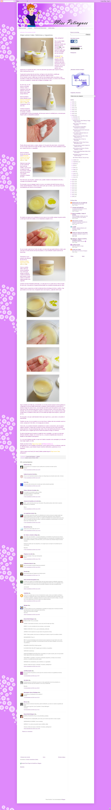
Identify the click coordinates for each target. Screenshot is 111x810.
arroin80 (74, 226)
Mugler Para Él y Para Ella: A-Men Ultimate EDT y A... (80, 136)
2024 (73, 105)
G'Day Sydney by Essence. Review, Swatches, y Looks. (81, 149)
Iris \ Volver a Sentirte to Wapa (31, 535)
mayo (74, 169)
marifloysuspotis (28, 670)
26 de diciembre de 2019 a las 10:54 (32, 728)
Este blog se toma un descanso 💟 (79, 241)
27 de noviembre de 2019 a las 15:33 (32, 549)
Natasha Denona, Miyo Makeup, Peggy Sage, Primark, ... (81, 121)
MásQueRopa (27, 527)
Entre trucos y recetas (77, 220)
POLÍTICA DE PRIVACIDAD (40, 28)
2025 (73, 104)
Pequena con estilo (28, 554)
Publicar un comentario (27, 731)
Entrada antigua (61, 757)
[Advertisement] (43, 744)
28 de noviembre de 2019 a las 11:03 (32, 588)
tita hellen (26, 680)
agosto (74, 163)
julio (74, 165)
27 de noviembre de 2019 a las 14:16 (32, 530)
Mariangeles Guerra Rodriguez (31, 692)
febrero (75, 175)
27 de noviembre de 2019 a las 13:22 (32, 496)
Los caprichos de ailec (29, 513)
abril (74, 171)
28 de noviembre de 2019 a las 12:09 (32, 601)
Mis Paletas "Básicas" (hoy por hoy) (81, 157)
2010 (73, 194)
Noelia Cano (26, 464)
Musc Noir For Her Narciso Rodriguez (79, 250)
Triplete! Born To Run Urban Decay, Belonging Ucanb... (81, 143)
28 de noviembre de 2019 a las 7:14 (32, 575)
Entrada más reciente (25, 757)
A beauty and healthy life (78, 207)
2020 (73, 113)
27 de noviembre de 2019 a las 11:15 (32, 477)
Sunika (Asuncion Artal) (29, 474)
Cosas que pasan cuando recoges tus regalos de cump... (81, 146)
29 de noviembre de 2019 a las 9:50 (32, 614)
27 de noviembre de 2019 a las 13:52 (32, 522)
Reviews (33, 457)
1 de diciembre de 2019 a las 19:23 (31, 688)
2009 (73, 196)
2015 (73, 185)
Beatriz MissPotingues (30, 456)
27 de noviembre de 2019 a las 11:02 (32, 469)
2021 (73, 111)
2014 (73, 187)
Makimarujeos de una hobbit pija (79, 202)
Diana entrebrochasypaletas (30, 579)
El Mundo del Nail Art (28, 563)
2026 (73, 102)
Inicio (44, 757)
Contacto (30, 28)
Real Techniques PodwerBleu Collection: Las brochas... (79, 127)
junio (74, 167)
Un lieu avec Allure (76, 249)
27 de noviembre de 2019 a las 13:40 (32, 509)
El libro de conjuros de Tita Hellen (80, 232)
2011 (73, 192)
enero (74, 177)
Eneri (25, 482)
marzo (74, 173)
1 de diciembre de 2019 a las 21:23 (31, 697)
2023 (73, 107)
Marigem (26, 605)
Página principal (22, 28)
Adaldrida (26, 593)
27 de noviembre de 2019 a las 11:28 (32, 486)
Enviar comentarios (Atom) (32, 759)
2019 (73, 115)
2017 (73, 181)
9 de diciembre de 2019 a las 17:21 (31, 709)
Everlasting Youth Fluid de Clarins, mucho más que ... (80, 155)
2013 (73, 189)
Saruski (25, 571)
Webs (37, 457)
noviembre (75, 119)
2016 (73, 183)
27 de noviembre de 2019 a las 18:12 (32, 567)
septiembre (75, 161)
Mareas (25, 701)
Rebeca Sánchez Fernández (30, 490)
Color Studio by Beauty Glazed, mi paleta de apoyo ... (80, 133)
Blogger (63, 799)
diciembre (75, 117)
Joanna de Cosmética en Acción (31, 501)
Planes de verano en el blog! (77, 246)
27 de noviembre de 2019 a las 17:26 (32, 559)
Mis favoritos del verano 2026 (78, 204)
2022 (73, 109)
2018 (73, 179)
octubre (75, 159)
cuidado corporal (28, 457)
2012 (73, 190)
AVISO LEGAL (51, 28)
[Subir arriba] (110, 809)
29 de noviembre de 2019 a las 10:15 (32, 666)
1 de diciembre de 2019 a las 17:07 (31, 675)
